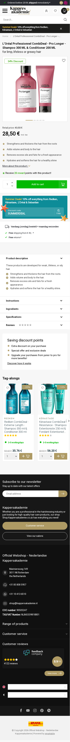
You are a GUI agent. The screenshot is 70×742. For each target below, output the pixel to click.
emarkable (50, 733)
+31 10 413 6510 (17, 594)
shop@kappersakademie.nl (23, 603)
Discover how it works (19, 363)
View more (52, 673)
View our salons (35, 536)
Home (5, 36)
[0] (64, 11)
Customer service (35, 525)
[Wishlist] (55, 11)
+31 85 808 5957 (17, 584)
